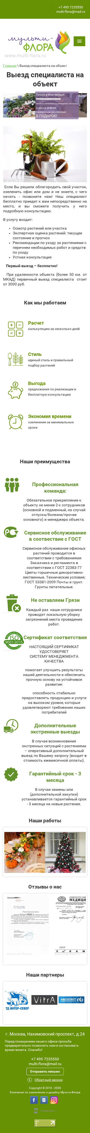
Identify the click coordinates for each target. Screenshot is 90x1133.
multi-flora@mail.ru (70, 11)
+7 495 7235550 (71, 7)
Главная (10, 66)
